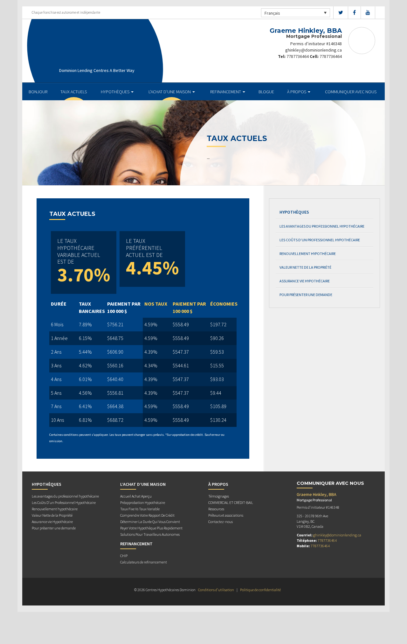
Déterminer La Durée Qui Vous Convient (150, 521)
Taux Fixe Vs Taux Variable (140, 508)
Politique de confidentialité (260, 589)
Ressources (216, 508)
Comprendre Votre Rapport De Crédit (147, 515)
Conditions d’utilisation (216, 589)
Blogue (266, 92)
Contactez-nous (220, 521)
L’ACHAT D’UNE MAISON (170, 92)
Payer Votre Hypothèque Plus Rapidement (151, 528)
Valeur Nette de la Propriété (305, 267)
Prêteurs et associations (225, 515)
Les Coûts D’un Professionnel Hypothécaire (319, 239)
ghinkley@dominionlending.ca (313, 50)
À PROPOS (297, 92)
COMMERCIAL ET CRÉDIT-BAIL (230, 502)
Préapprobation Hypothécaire (142, 502)
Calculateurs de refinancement (143, 562)
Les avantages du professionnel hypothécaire (321, 226)
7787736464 (297, 56)
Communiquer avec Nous (350, 92)
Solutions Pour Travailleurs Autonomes (150, 534)
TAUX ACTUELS (73, 92)
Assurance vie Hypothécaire (304, 281)
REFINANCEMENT (226, 92)
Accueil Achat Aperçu (136, 496)
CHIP (124, 555)
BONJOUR (38, 92)
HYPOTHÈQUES (115, 92)
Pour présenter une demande (305, 294)
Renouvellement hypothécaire (307, 253)
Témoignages (218, 496)
